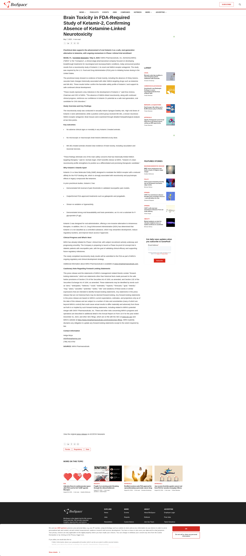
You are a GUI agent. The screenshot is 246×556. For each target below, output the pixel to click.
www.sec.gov (127, 317)
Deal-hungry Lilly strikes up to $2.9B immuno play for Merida (153, 108)
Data (87, 449)
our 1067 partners (60, 528)
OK (186, 529)
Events (105, 12)
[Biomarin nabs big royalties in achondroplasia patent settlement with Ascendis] (170, 76)
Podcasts (94, 12)
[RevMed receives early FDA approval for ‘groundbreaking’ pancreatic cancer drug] (138, 473)
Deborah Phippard (149, 200)
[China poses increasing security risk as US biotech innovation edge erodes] (170, 183)
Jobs (115, 12)
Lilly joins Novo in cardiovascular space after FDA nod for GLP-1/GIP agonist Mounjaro (77, 488)
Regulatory (78, 449)
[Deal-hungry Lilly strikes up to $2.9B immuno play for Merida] (170, 108)
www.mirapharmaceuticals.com (126, 264)
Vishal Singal (147, 213)
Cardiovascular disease (153, 86)
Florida (67, 449)
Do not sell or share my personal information (186, 535)
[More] (85, 12)
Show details (53, 552)
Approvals (148, 117)
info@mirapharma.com (72, 339)
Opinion (146, 192)
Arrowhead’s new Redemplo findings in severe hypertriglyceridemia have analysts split (152, 91)
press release (82, 434)
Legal (146, 73)
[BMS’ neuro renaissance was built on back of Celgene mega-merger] (170, 169)
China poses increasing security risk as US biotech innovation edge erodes (154, 183)
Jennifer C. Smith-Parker (100, 491)
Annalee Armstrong (149, 80)
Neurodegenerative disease (154, 166)
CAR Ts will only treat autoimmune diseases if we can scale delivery (153, 209)
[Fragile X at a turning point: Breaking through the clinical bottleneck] (108, 473)
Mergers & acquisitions (152, 105)
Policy (146, 179)
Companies (125, 12)
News (81, 12)
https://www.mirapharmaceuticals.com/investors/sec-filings (100, 320)
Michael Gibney (148, 187)
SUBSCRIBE (226, 4)
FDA (64, 483)
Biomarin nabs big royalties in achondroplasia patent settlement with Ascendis (153, 76)
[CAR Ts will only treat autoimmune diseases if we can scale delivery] (170, 209)
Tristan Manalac (148, 95)
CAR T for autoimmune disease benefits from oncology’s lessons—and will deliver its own (154, 196)
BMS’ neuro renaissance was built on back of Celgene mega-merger (153, 170)
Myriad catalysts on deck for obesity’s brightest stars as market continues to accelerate (153, 222)
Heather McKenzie (149, 174)
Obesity (147, 219)
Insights (97, 483)
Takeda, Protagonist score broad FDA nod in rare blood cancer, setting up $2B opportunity (154, 121)
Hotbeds (138, 12)
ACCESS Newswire (81, 58)
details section (114, 547)
